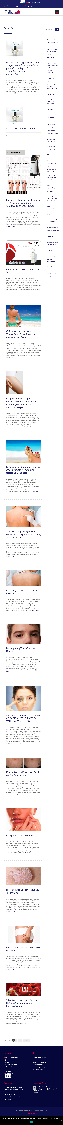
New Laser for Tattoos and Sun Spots (22, 271)
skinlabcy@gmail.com (8, 5)
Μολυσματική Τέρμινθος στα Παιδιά (20, 650)
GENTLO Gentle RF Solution (21, 128)
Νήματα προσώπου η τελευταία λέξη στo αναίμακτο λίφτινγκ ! (52, 236)
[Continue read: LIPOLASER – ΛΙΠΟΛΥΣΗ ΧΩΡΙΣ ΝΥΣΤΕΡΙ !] (23, 942)
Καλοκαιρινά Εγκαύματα (52, 227)
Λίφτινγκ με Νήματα (9, 1094)
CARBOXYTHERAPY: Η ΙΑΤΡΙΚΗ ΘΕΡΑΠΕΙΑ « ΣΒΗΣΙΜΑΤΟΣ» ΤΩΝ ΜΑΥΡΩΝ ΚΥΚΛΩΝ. (23, 718)
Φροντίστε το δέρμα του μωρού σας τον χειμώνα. (53, 255)
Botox (48, 270)
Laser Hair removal (51, 273)
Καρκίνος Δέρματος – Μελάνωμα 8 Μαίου (22, 592)
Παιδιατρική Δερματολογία (40, 1059)
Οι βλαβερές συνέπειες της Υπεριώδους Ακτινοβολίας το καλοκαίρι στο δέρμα (21, 334)
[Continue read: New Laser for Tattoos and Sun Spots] (23, 264)
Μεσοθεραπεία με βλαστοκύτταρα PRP (14, 1092)
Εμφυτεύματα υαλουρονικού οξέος (13, 1089)
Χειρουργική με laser (38, 1069)
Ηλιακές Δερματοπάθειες (53, 230)
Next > (27, 1040)
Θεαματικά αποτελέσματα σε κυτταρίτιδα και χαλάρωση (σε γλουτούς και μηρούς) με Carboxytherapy (21, 403)
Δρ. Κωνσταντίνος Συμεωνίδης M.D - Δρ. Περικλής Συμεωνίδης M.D (17, 6)
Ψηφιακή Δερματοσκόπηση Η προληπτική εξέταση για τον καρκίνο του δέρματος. (52, 219)
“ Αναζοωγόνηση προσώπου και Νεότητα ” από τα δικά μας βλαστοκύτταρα (22, 1003)
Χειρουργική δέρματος (39, 1067)
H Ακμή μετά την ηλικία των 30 (21, 835)
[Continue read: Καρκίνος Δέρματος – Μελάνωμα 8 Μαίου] (23, 585)
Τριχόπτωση (50, 250)
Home (5, 31)
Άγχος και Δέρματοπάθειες (51, 187)
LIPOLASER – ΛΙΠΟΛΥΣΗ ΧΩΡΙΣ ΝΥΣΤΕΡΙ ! (23, 949)
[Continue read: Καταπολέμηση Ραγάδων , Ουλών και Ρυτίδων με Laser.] (23, 767)
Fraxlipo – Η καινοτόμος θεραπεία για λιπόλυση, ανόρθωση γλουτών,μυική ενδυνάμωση (23, 203)
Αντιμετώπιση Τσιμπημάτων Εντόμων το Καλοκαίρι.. (52, 209)
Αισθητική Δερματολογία (39, 1062)
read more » (19, 93)
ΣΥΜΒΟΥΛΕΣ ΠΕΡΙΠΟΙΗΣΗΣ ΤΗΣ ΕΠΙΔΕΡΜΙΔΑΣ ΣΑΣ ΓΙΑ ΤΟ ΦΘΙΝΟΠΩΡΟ (53, 263)
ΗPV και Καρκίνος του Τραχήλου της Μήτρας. (22, 891)
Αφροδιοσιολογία (38, 1064)
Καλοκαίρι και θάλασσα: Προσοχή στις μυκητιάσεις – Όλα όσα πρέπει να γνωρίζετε (23, 470)
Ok (31, 1122)
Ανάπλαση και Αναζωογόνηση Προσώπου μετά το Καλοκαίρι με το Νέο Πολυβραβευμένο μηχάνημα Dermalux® (52, 197)
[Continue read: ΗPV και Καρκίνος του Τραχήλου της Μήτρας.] (23, 885)
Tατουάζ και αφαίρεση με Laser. (52, 278)
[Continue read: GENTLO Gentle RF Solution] (14, 124)
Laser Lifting (7, 1099)
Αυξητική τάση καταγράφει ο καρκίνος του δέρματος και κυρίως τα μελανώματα (23, 534)
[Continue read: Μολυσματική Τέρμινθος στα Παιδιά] (23, 643)
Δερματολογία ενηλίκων (39, 1057)
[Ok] (61, 1121)
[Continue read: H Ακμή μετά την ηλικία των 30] (23, 831)
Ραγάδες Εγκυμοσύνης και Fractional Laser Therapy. (52, 244)
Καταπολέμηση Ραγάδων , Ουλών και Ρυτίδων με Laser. (23, 773)
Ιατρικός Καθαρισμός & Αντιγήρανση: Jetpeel (15, 1097)
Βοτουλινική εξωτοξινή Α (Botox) (13, 1087)
